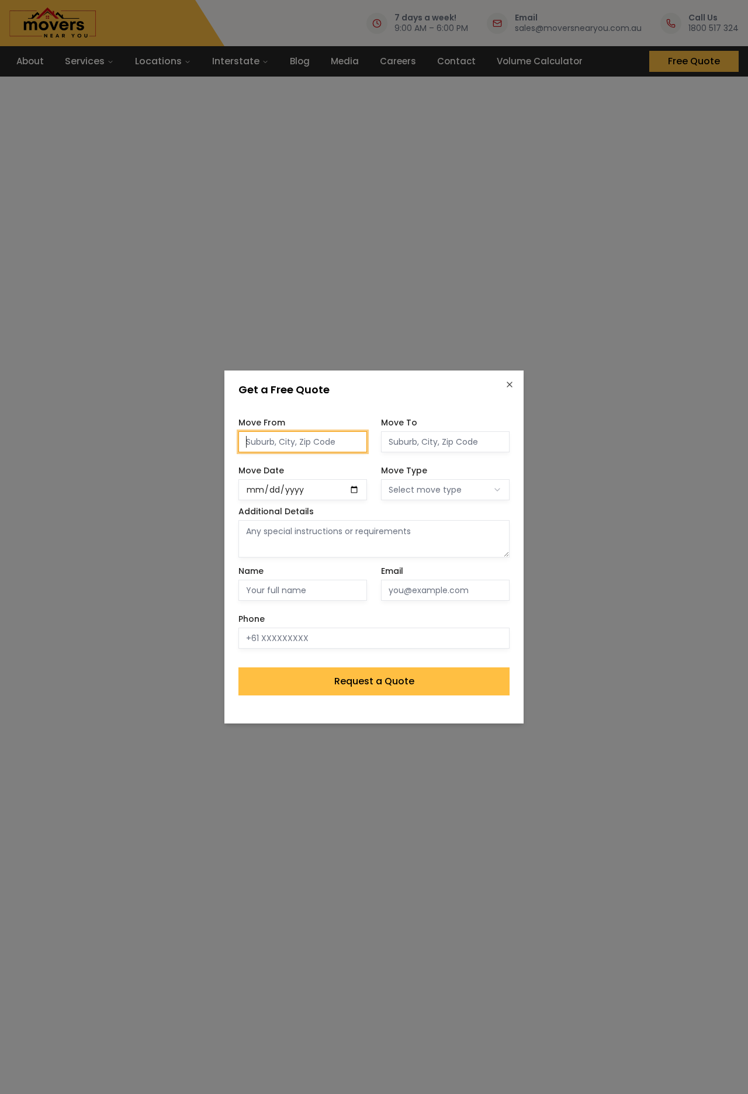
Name (251, 571)
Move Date (261, 470)
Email (392, 571)
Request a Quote (374, 681)
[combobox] (445, 489)
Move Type (404, 470)
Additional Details (276, 511)
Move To (399, 422)
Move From (261, 422)
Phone (251, 619)
